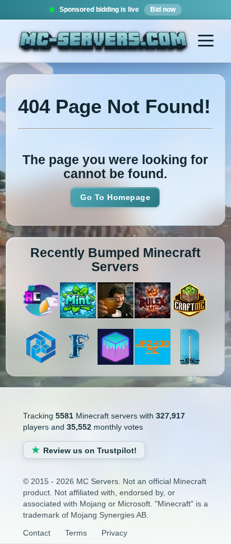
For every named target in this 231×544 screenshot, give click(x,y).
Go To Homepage (115, 197)
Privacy (114, 532)
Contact (36, 532)
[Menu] (206, 41)
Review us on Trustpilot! (90, 450)
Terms (76, 532)
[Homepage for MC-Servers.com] (102, 42)
